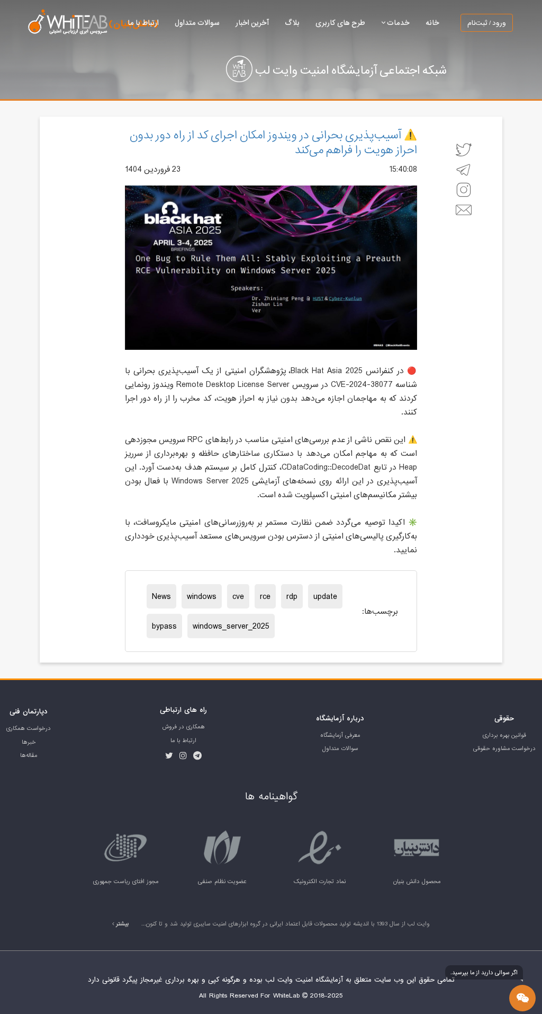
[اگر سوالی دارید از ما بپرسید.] (522, 998)
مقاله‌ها (28, 755)
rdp (291, 596)
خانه (432, 22)
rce (265, 596)
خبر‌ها (29, 742)
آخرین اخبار (252, 22)
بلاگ (292, 22)
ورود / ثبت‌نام (486, 23)
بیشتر (121, 924)
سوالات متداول (197, 22)
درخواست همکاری (28, 728)
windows (201, 596)
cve (238, 596)
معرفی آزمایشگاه (340, 735)
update (325, 596)
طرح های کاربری (340, 22)
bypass (164, 626)
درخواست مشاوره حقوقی (504, 748)
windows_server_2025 (231, 626)
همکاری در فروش (183, 726)
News (161, 596)
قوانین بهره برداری (504, 735)
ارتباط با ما (143, 22)
